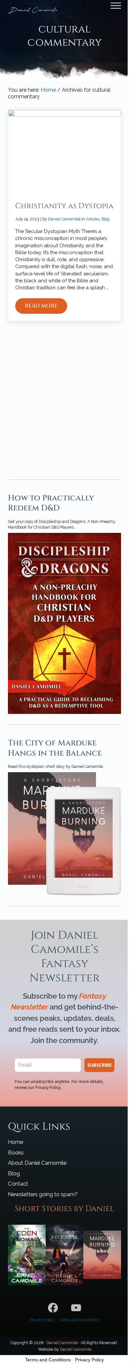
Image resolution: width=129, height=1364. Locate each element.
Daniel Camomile (62, 1342)
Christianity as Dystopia (64, 206)
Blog (105, 218)
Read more (46, 307)
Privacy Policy (42, 1319)
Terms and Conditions (80, 1319)
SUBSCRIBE (99, 1065)
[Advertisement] (64, 394)
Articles (93, 218)
